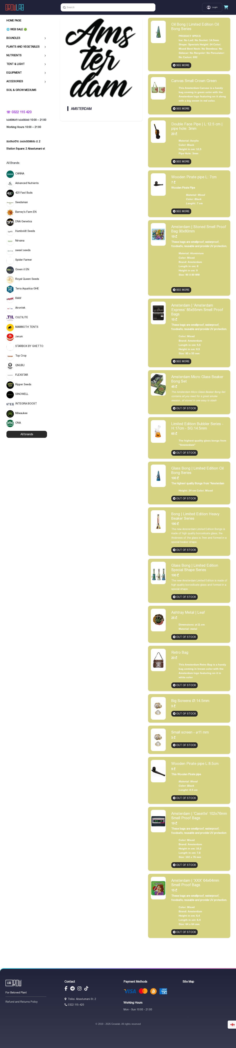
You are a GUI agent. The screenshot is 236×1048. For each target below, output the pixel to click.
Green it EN (22, 269)
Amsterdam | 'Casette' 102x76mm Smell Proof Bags (199, 815)
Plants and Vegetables (23, 46)
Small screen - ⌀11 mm (190, 732)
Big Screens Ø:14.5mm (190, 700)
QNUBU (20, 365)
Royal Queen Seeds (27, 278)
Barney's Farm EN (26, 211)
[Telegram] (72, 989)
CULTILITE (21, 317)
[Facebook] (66, 989)
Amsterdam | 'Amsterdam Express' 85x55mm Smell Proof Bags (197, 309)
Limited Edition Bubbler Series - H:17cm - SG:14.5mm (197, 426)
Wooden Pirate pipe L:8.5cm (194, 763)
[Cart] (226, 7)
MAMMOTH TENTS (26, 326)
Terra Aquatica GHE (27, 288)
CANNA (19, 173)
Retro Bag (179, 652)
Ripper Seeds (23, 384)
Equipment (14, 72)
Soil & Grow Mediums (21, 89)
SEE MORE (183, 65)
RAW (18, 298)
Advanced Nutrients (27, 183)
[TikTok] (86, 989)
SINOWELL (21, 393)
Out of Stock (186, 408)
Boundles (13, 37)
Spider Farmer (23, 259)
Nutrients (14, 55)
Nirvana (19, 240)
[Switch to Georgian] (232, 1024)
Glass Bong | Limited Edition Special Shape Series (194, 567)
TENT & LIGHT (15, 63)
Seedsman (21, 202)
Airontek (20, 307)
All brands (26, 434)
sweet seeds (23, 250)
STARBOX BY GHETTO (29, 346)
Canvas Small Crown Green (194, 81)
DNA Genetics (23, 221)
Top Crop (21, 355)
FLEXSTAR (21, 374)
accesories (14, 81)
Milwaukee (21, 413)
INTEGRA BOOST (26, 403)
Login (215, 7)
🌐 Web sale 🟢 (16, 29)
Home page (13, 20)
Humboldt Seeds (25, 231)
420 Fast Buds (24, 192)
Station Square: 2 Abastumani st (25, 148)
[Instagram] (79, 989)
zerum (19, 336)
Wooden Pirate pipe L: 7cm (193, 177)
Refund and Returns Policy (22, 1001)
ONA (18, 422)
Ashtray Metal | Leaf (188, 612)
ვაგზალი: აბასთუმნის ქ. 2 (23, 141)
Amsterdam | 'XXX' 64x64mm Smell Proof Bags (195, 882)
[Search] (64, 7)
